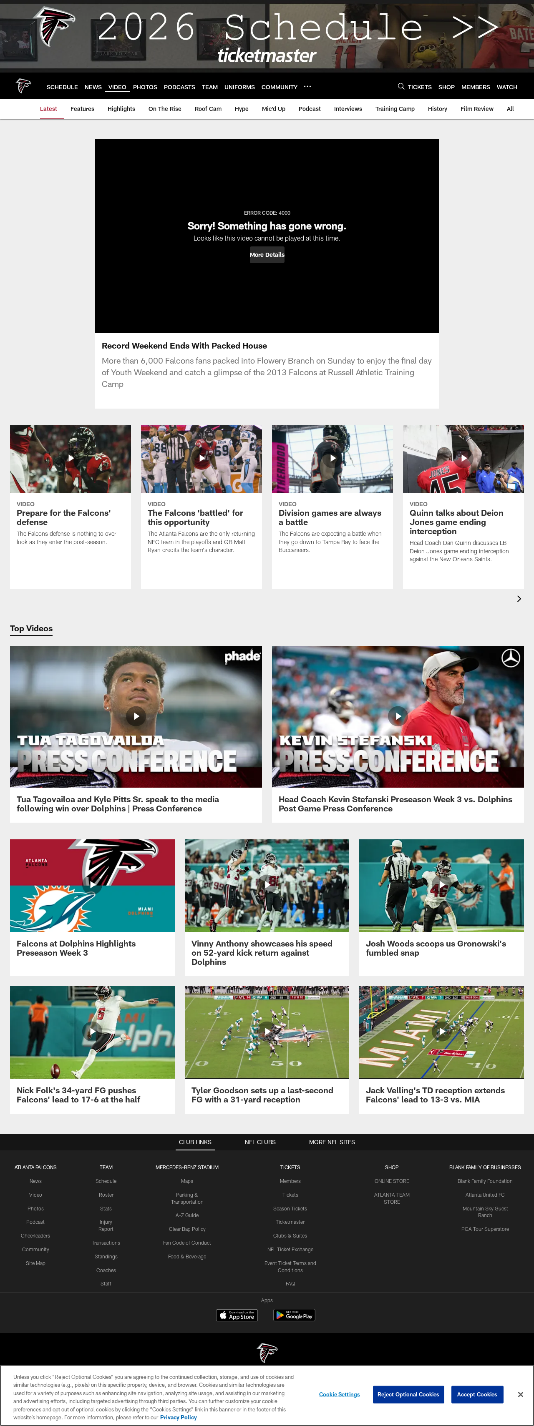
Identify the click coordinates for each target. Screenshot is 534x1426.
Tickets (290, 1195)
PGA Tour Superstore (485, 1229)
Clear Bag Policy (187, 1229)
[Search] (401, 86)
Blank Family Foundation (485, 1181)
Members (290, 1181)
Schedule (106, 1181)
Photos (36, 1208)
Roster (106, 1195)
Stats (106, 1208)
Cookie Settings (339, 1394)
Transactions (106, 1242)
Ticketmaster (290, 1222)
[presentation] (520, 599)
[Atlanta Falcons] (267, 1354)
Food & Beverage (187, 1256)
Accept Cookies (477, 1394)
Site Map (35, 1263)
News (36, 1181)
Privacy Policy (178, 1417)
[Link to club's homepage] (23, 86)
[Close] (520, 1395)
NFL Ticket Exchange (290, 1249)
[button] (267, 254)
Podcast (35, 1222)
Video (35, 1195)
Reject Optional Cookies (409, 1394)
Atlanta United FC (485, 1195)
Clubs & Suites (290, 1235)
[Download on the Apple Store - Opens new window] (237, 1316)
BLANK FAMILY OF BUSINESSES (485, 1167)
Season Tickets (290, 1208)
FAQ (290, 1283)
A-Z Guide (187, 1215)
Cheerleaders (35, 1235)
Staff (106, 1283)
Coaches (106, 1270)
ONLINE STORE (392, 1181)
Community (35, 1249)
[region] (267, 1395)
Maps (187, 1181)
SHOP (392, 1167)
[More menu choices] (307, 86)
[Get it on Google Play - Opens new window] (294, 1319)
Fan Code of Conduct (187, 1242)
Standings (106, 1256)
